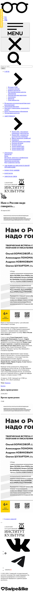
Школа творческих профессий (21, 138)
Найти (3, 68)
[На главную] (14, 192)
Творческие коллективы (11, 161)
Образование (8, 152)
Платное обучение (17, 143)
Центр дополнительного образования (16, 111)
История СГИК (13, 87)
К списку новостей (10, 519)
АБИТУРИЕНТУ (9, 116)
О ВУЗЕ (6, 71)
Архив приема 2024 (18, 148)
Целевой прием (16, 145)
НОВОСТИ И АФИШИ (11, 170)
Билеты (3, 386)
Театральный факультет (11, 106)
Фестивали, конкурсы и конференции (16, 157)
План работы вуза (13, 100)
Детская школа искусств (12, 113)
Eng (5, 18)
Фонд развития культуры (12, 162)
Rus (5, 17)
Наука (6, 156)
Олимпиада (15, 140)
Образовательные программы (21, 141)
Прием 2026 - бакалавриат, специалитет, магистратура (20, 132)
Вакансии (11, 98)
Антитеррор (12, 97)
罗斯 (5, 20)
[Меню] (15, 30)
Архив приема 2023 (18, 149)
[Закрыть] (15, 44)
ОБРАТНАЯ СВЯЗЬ (10, 176)
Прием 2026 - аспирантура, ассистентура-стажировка (20, 135)
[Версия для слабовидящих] (14, 14)
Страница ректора (13, 89)
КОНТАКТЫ (8, 173)
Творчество (8, 154)
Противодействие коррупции (17, 95)
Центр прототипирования (12, 159)
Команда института (14, 90)
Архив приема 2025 (18, 146)
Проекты (7, 383)
